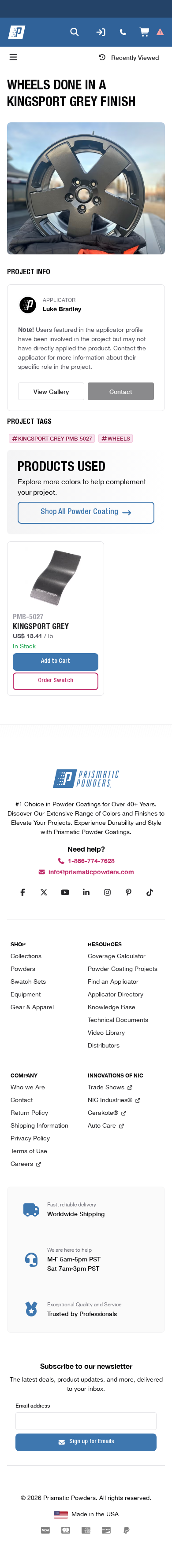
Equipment (26, 995)
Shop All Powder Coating (79, 512)
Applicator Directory (115, 995)
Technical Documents (118, 1020)
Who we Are (28, 1087)
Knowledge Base (111, 1007)
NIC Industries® (110, 1100)
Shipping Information (39, 1126)
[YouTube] (65, 892)
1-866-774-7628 (91, 861)
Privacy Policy (30, 1138)
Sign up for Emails (91, 1442)
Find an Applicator (113, 982)
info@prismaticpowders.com (91, 872)
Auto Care (102, 1126)
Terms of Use (29, 1151)
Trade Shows (106, 1087)
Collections (26, 956)
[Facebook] (22, 892)
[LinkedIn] (86, 892)
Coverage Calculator (117, 956)
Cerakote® (103, 1113)
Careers (22, 1164)
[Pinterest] (128, 892)
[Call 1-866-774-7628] (123, 32)
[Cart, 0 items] (151, 32)
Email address (32, 1405)
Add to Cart (55, 661)
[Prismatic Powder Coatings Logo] (17, 32)
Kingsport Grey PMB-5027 (55, 438)
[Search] (74, 32)
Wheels (119, 438)
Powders (23, 969)
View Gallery (51, 391)
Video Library (106, 1033)
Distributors (104, 1046)
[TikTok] (149, 892)
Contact (120, 391)
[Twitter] (43, 892)
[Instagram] (107, 892)
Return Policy (29, 1113)
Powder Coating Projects (122, 969)
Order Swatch (55, 681)
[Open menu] (13, 57)
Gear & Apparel (32, 1007)
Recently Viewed (135, 57)
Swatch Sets (28, 982)
